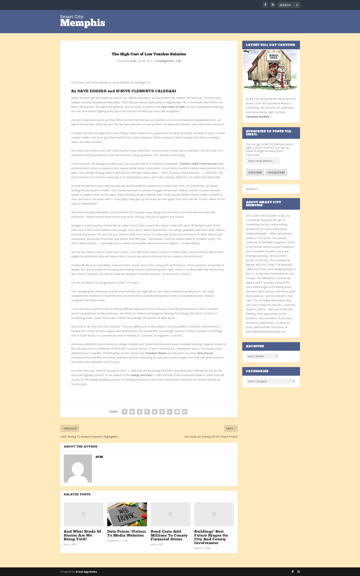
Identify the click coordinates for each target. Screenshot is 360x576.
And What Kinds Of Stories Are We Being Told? (82, 535)
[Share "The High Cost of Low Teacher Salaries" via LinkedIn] (154, 411)
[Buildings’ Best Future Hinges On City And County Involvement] (214, 514)
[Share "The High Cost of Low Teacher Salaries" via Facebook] (124, 411)
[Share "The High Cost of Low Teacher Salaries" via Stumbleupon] (169, 411)
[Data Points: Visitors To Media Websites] (127, 514)
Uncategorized (164, 61)
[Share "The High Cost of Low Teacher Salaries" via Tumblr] (139, 411)
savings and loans (141, 375)
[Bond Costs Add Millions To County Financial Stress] (170, 514)
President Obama (155, 353)
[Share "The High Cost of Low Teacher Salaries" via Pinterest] (147, 411)
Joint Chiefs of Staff (173, 107)
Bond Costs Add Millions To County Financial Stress (169, 535)
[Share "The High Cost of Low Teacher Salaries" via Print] (184, 411)
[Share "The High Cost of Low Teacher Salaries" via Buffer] (162, 411)
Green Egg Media (86, 571)
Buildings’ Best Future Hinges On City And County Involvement (211, 537)
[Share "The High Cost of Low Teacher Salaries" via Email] (177, 411)
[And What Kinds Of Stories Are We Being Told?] (84, 514)
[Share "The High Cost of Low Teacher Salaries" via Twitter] (132, 411)
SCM (133, 61)
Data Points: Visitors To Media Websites (126, 533)
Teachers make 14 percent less (198, 163)
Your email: (253, 155)
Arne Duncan (205, 353)
